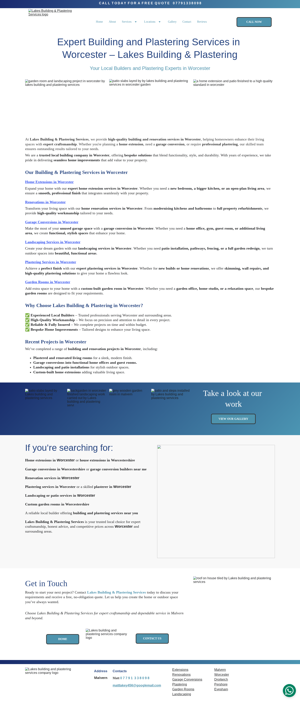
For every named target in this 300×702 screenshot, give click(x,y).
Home (99, 21)
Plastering (179, 684)
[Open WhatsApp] (289, 690)
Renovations (181, 674)
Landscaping (181, 694)
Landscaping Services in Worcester (52, 242)
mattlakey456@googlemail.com (137, 685)
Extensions (180, 669)
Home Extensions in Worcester (49, 182)
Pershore (221, 684)
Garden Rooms (183, 689)
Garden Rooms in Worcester (47, 282)
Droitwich (221, 679)
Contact (186, 21)
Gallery (172, 21)
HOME (62, 639)
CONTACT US (152, 638)
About (112, 21)
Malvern (220, 669)
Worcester (221, 674)
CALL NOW (254, 21)
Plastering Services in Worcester (50, 262)
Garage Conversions (187, 679)
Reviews (202, 21)
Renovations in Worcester (45, 202)
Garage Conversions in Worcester (51, 222)
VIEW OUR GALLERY (233, 418)
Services (126, 21)
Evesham (221, 689)
